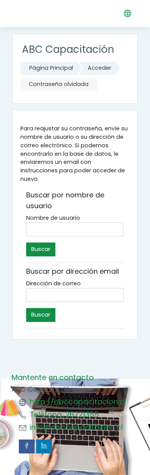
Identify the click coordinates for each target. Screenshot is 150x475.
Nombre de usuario (53, 218)
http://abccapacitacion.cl (78, 402)
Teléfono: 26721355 (64, 414)
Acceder (99, 68)
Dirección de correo (53, 283)
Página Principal (51, 68)
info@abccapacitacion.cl (76, 427)
